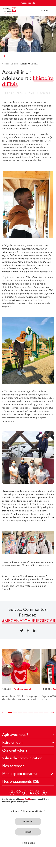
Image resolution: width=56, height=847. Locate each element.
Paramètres (28, 843)
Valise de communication (22, 758)
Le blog (14, 64)
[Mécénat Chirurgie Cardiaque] (9, 10)
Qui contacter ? (14, 750)
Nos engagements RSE (20, 781)
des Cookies (26, 799)
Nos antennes (13, 766)
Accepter (28, 821)
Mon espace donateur (20, 773)
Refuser (28, 832)
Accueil (5, 64)
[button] (3, 712)
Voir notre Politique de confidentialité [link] (28, 811)
